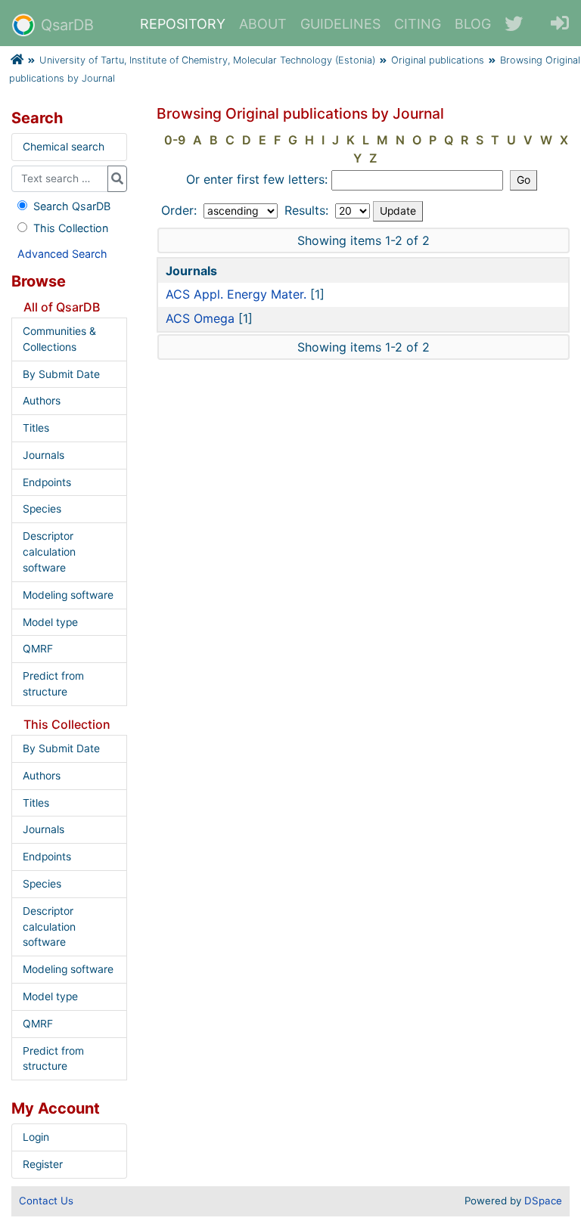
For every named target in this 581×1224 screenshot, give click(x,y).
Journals (43, 455)
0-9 (174, 139)
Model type (50, 622)
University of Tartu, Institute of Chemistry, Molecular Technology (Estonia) (207, 60)
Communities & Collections (59, 339)
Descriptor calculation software (49, 552)
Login (36, 1137)
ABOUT (263, 24)
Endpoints (47, 482)
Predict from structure (53, 684)
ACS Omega (200, 318)
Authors (42, 401)
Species (42, 509)
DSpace (543, 1201)
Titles (36, 428)
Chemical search (63, 147)
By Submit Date (61, 374)
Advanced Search (62, 253)
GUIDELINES (340, 24)
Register (43, 1164)
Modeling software (68, 595)
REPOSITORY (182, 24)
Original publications (437, 60)
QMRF (38, 649)
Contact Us (46, 1201)
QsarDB (67, 25)
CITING (417, 24)
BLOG (473, 24)
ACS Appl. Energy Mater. (236, 294)
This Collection (70, 228)
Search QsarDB (71, 206)
